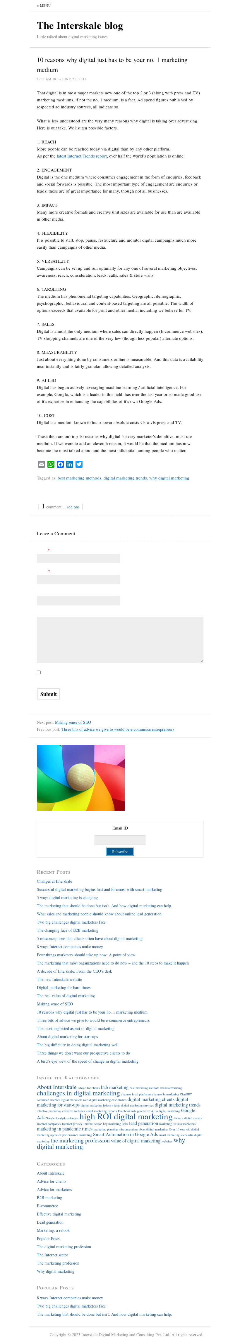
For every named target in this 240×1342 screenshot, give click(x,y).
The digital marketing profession (64, 1246)
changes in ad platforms (136, 1094)
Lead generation (50, 1222)
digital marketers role (74, 1100)
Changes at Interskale (54, 881)
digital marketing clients (151, 1099)
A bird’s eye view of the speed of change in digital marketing (87, 1061)
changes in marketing (165, 1094)
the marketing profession (80, 1140)
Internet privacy (72, 1124)
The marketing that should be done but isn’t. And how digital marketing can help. (104, 905)
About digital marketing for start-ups (67, 1036)
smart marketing (169, 1135)
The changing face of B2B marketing (67, 930)
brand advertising (171, 1088)
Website (43, 592)
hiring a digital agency (188, 1118)
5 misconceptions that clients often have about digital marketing (90, 938)
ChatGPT (186, 1094)
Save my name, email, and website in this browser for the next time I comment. (103, 680)
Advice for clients (51, 1181)
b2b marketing (114, 1087)
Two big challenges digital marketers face (71, 922)
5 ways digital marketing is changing (71, 897)
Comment (45, 613)
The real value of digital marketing (66, 995)
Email (43, 571)
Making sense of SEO (73, 722)
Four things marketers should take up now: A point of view (86, 954)
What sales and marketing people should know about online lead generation (99, 914)
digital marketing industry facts (100, 1105)
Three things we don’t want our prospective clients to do (83, 1053)
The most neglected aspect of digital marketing (75, 1028)
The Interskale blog (80, 25)
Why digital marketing (55, 1271)
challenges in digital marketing (78, 1092)
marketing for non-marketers (177, 1124)
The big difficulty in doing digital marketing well (78, 1044)
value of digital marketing (135, 1140)
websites (167, 1141)
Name (43, 550)
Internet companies (49, 1124)
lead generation (143, 1123)
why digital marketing (169, 478)
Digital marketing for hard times (63, 987)
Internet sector (92, 1124)
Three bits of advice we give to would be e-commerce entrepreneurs (117, 729)
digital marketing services (137, 1105)
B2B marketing (49, 1197)
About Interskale (57, 1087)
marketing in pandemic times (64, 1128)
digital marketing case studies (107, 1100)
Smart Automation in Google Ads (125, 1134)
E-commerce (47, 1205)
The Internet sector (52, 1255)
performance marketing (77, 1135)
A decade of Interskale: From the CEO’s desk (74, 971)
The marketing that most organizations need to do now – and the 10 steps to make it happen (113, 963)
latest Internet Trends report (82, 156)
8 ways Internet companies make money (70, 946)
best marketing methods (79, 478)
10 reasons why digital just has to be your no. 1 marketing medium (92, 1012)
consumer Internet (48, 1100)
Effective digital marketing (59, 1214)
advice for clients (89, 1088)
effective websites (73, 1111)
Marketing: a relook (53, 1230)
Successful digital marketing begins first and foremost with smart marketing (99, 889)
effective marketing (49, 1111)
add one (73, 507)
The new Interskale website (59, 979)
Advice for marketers (54, 1189)
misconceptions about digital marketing (143, 1129)
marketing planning (106, 1129)
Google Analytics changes (62, 1118)
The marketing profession (58, 1263)
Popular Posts (48, 1238)
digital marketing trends (125, 478)
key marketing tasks (115, 1124)
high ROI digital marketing (126, 1116)
